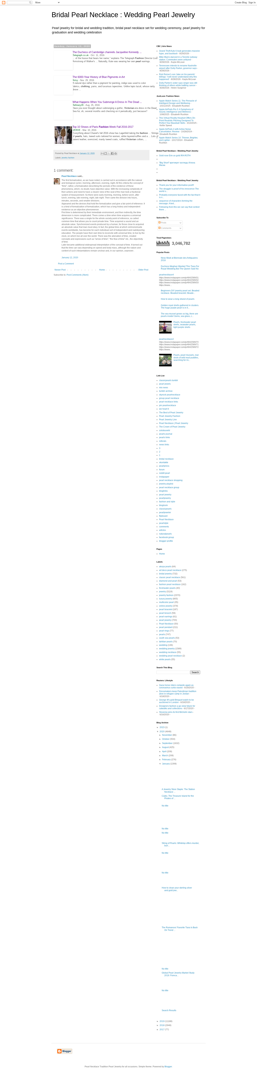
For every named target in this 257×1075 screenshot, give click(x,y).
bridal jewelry (165, 573)
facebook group (166, 537)
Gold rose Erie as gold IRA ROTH (175, 155)
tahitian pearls (166, 641)
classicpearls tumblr (168, 380)
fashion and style (167, 501)
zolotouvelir (164, 430)
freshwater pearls (167, 588)
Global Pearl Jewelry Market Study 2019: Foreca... (178, 974)
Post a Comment (66, 263)
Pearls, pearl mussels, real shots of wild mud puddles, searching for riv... (186, 357)
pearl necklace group (169, 487)
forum (162, 469)
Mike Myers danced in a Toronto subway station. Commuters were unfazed (178, 58)
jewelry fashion (68, 158)
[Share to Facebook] (112, 153)
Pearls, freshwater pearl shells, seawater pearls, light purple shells (184, 324)
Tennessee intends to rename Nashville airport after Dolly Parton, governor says (178, 66)
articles (162, 530)
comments (164, 526)
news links (164, 444)
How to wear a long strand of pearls (177, 299)
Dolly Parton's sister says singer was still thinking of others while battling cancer (178, 84)
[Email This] (102, 153)
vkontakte (163, 462)
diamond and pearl (168, 581)
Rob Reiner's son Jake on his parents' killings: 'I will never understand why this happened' (178, 77)
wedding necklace (167, 652)
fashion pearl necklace (170, 584)
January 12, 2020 (70, 257)
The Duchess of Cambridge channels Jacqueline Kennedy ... (107, 52)
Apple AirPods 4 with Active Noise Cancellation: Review (175, 130)
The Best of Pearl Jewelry (171, 412)
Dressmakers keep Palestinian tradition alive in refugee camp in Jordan (177, 692)
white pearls (165, 659)
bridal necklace (166, 459)
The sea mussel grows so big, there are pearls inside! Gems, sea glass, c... (179, 314)
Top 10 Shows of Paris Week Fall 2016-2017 (103, 126)
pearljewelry (165, 498)
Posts (163, 223)
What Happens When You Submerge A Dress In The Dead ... (107, 101)
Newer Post (60, 270)
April (164, 751)
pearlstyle (163, 523)
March (165, 755)
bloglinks (163, 491)
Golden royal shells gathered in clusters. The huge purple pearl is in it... (180, 306)
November (167, 735)
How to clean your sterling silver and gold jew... (177, 889)
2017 (162, 1029)
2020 (162, 731)
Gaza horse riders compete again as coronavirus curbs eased (176, 686)
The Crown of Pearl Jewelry (172, 427)
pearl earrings (165, 616)
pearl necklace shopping (171, 480)
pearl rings (164, 631)
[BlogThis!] (105, 153)
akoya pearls (165, 566)
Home (102, 270)
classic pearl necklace (169, 577)
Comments (165, 228)
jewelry (162, 591)
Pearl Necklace (69, 176)
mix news (163, 387)
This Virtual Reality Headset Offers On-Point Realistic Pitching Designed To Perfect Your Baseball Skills (177, 120)
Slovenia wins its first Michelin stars (175, 712)
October (166, 739)
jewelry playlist (166, 484)
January (166, 764)
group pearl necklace (169, 398)
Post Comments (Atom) (77, 275)
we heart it (164, 409)
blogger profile (166, 541)
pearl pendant (165, 627)
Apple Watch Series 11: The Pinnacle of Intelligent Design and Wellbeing (178, 102)
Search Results (169, 1010)
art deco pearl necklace (170, 570)
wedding (163, 645)
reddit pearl (164, 473)
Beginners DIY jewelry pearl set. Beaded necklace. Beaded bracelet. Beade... (180, 291)
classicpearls (165, 509)
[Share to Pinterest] (115, 153)
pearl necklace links (168, 402)
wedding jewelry (167, 648)
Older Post (143, 270)
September (167, 743)
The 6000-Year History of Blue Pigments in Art (99, 76)
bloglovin (163, 505)
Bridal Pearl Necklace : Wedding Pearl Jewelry (123, 15)
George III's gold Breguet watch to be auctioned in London (176, 701)
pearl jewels (165, 384)
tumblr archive (166, 391)
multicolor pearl (166, 602)
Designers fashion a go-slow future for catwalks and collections (177, 707)
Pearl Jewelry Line (168, 419)
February (166, 759)
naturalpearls (165, 534)
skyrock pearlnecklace (169, 395)
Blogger (168, 1066)
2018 (162, 1025)
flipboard (163, 516)
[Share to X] (109, 153)
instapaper (164, 477)
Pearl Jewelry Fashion (169, 416)
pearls (162, 634)
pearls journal (165, 434)
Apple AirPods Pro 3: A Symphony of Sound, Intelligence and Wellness (176, 110)
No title (165, 806)
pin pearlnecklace (167, 405)
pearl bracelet (165, 609)
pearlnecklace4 (166, 274)
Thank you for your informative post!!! (176, 185)
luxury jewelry (165, 599)
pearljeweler (165, 512)
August (165, 747)
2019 (162, 1021)
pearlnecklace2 (166, 339)
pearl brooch (165, 613)
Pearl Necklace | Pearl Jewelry (173, 423)
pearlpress (164, 466)
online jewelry (165, 606)
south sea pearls (167, 638)
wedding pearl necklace (170, 656)
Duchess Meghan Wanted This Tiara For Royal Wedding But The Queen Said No (180, 267)
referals (162, 441)
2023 (162, 727)
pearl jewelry (165, 494)
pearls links (164, 437)
